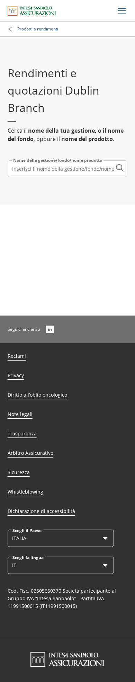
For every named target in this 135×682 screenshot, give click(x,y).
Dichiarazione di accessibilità (41, 511)
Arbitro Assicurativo (30, 453)
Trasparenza (22, 433)
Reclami (17, 356)
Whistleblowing (25, 491)
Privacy (16, 375)
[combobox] (68, 168)
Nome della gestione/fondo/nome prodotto (57, 160)
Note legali (20, 414)
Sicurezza (19, 472)
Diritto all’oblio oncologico (37, 394)
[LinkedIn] (49, 329)
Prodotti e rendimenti (37, 29)
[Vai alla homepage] (32, 11)
